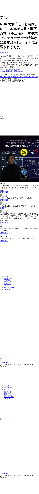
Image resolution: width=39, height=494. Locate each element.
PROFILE (7, 284)
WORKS (7, 280)
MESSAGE (8, 285)
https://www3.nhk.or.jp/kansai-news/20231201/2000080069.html (11, 70)
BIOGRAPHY (9, 287)
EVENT (3, 208)
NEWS (6, 276)
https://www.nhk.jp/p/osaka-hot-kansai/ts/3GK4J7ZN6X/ (19, 77)
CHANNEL (8, 278)
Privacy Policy (5, 362)
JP (1, 358)
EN (1, 360)
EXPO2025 (4, 52)
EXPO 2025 (8, 282)
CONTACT (8, 289)
